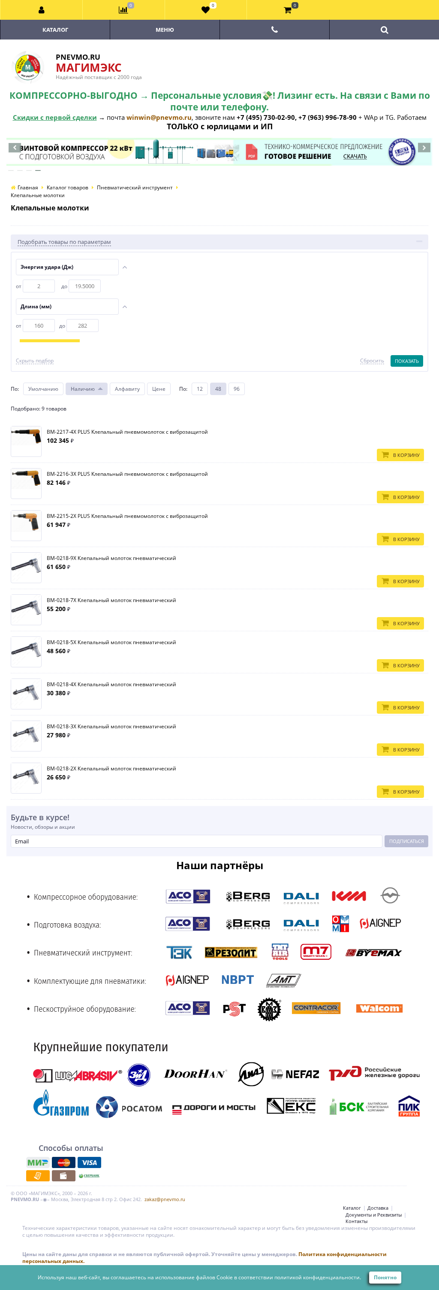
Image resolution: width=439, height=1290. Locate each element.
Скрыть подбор (35, 360)
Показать (407, 361)
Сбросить (372, 360)
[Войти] (41, 10)
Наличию (83, 388)
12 (200, 388)
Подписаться (406, 841)
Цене (158, 388)
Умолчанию (43, 388)
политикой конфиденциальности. (317, 1277)
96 (237, 388)
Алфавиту (127, 388)
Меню (165, 29)
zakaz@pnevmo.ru (164, 1199)
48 (218, 388)
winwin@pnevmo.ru (159, 117)
